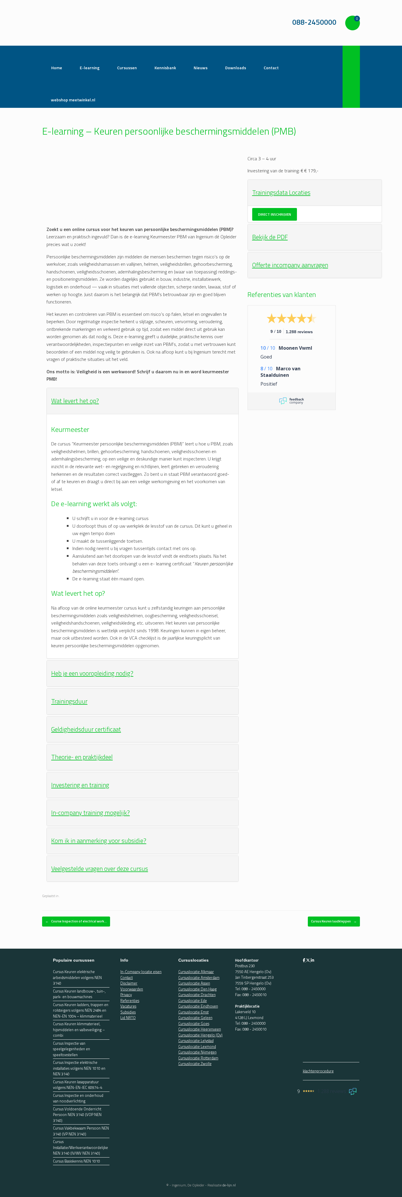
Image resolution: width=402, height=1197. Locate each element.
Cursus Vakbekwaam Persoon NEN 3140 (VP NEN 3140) (81, 1131)
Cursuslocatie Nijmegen (197, 1052)
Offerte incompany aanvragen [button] (290, 265)
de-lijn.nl (229, 1185)
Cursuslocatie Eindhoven (198, 1006)
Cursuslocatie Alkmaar (196, 972)
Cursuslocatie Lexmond (197, 1046)
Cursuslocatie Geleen (195, 1018)
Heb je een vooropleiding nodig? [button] (92, 673)
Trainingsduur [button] (69, 701)
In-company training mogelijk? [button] (90, 812)
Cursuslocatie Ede (192, 1000)
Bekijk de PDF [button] (270, 237)
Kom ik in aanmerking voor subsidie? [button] (98, 840)
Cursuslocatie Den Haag (197, 989)
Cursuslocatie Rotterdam (198, 1058)
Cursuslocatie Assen (194, 983)
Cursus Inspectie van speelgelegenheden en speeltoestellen (71, 1049)
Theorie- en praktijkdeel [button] (82, 757)
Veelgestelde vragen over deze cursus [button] (99, 868)
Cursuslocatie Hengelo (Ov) (200, 1035)
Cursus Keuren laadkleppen (334, 921)
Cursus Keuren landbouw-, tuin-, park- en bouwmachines (79, 994)
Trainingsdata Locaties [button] (281, 192)
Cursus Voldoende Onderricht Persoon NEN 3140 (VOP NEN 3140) (77, 1114)
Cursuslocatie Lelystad (196, 1041)
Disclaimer (128, 983)
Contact (126, 977)
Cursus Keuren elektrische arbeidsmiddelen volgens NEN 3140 (77, 977)
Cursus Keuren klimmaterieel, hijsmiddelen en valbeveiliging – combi (79, 1029)
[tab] (142, 401)
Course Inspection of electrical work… (76, 921)
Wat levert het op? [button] (75, 400)
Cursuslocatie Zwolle (195, 1063)
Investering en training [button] (80, 785)
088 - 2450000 (254, 989)
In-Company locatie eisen (141, 972)
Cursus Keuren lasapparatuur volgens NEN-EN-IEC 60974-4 (77, 1085)
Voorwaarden (131, 989)
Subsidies (128, 1012)
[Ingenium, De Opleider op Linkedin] (312, 960)
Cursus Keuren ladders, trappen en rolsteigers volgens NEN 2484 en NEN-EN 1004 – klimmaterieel (80, 1010)
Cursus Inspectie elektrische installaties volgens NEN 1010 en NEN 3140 (79, 1068)
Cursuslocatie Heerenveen (199, 1029)
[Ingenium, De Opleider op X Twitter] (308, 960)
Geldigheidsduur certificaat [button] (86, 729)
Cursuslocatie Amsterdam (199, 977)
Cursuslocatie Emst (193, 1012)
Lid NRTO (128, 1018)
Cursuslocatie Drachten (197, 995)
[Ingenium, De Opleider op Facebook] (304, 960)
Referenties (129, 1000)
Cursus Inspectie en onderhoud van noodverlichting (78, 1098)
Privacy (126, 995)
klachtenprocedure (318, 1071)
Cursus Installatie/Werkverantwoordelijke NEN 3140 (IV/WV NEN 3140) (80, 1147)
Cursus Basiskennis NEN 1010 (76, 1161)
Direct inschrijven (274, 214)
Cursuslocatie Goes (193, 1023)
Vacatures (128, 1006)
